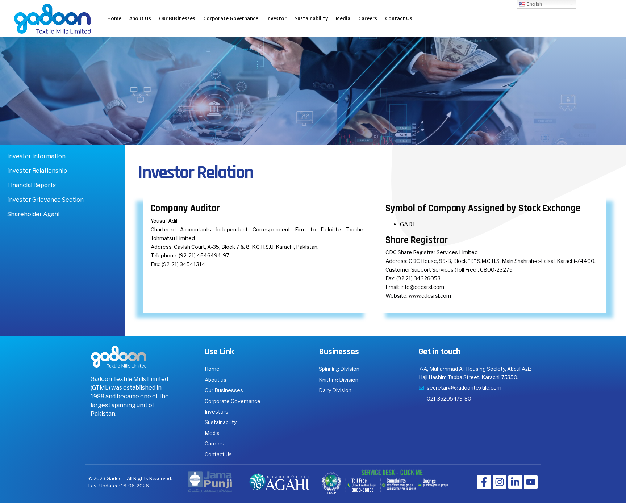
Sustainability (311, 18)
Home (114, 18)
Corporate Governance (230, 18)
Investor (276, 18)
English (533, 4)
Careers (367, 18)
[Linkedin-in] (515, 482)
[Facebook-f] (484, 482)
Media (343, 18)
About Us (140, 18)
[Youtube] (531, 482)
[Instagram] (499, 482)
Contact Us (398, 18)
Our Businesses (177, 18)
